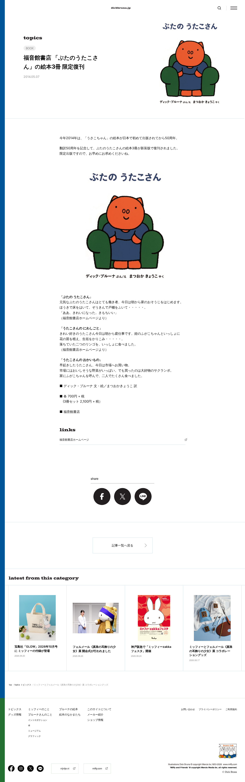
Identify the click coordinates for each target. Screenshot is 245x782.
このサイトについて (99, 709)
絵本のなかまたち (70, 714)
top (10, 684)
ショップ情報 (95, 719)
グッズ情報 (14, 714)
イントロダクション (37, 720)
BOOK (29, 48)
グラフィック (34, 736)
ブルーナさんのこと (40, 714)
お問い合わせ (188, 709)
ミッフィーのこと (39, 709)
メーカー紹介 (95, 714)
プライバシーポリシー (210, 709)
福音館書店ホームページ (74, 439)
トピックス (14, 709)
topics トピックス (23, 684)
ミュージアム (34, 730)
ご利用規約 (231, 709)
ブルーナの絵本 (68, 709)
